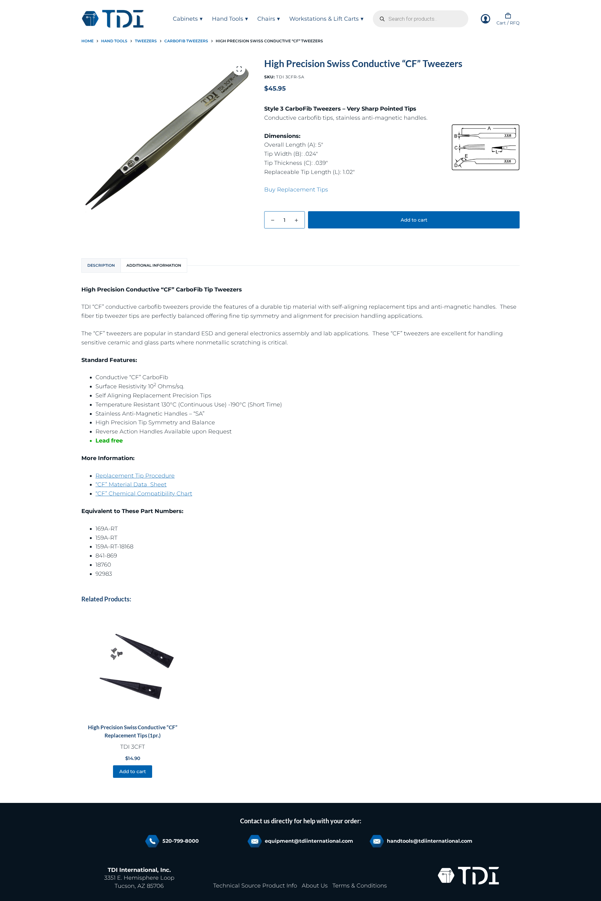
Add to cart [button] (132, 771)
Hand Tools (227, 18)
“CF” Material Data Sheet (131, 484)
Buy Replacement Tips (296, 189)
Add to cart (414, 220)
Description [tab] (101, 265)
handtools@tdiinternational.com (429, 841)
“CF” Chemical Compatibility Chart (143, 493)
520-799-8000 (180, 841)
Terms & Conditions (359, 885)
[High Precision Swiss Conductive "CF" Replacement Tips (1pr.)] (132, 664)
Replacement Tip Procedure (135, 475)
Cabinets (185, 18)
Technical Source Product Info (255, 885)
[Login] (485, 19)
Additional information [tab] (153, 265)
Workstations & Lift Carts (324, 18)
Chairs (266, 18)
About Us (315, 885)
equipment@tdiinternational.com (309, 841)
